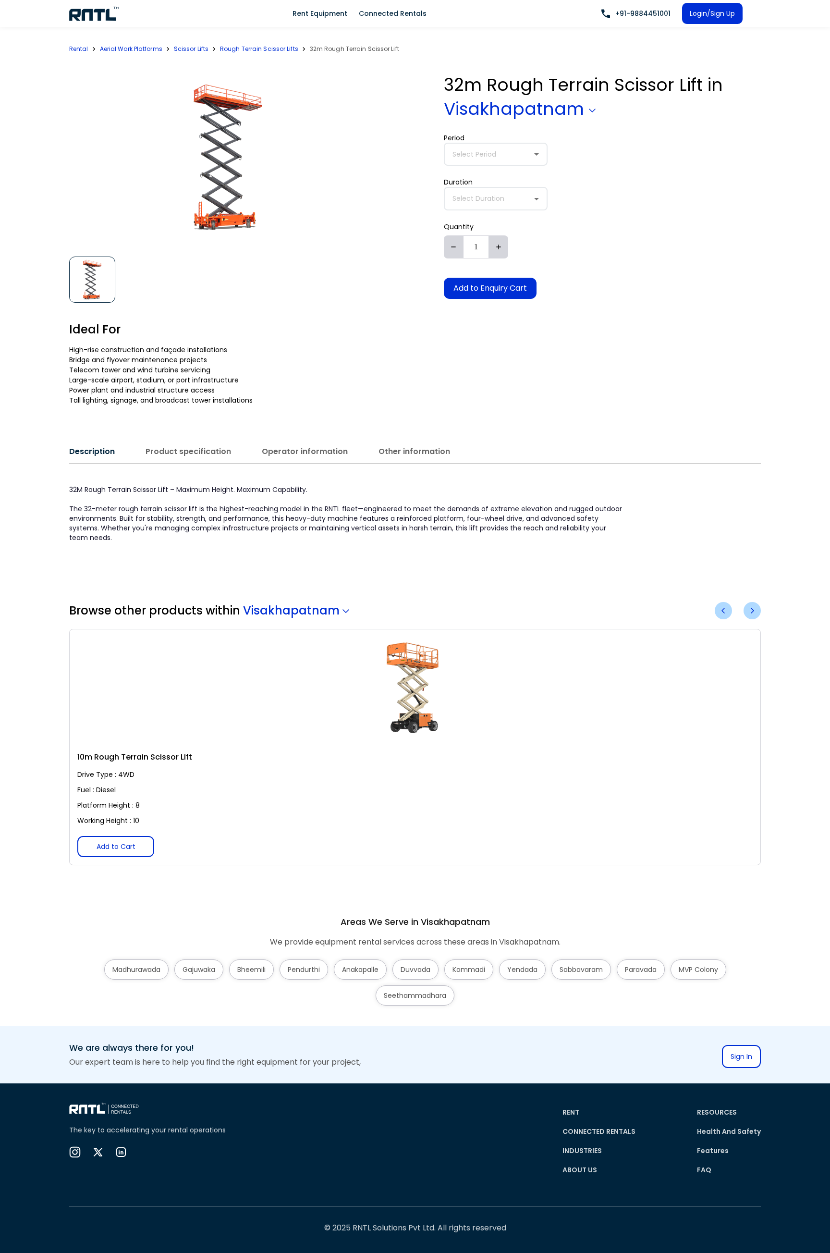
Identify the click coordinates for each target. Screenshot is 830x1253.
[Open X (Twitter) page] (98, 1152)
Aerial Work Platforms (131, 49)
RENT (570, 1112)
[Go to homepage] (94, 13)
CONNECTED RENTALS (598, 1131)
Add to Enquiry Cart (490, 288)
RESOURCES (717, 1112)
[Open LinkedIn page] (121, 1152)
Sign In (741, 1056)
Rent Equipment (320, 13)
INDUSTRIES (582, 1150)
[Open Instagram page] (75, 1152)
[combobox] (495, 154)
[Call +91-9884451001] (605, 14)
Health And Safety (729, 1131)
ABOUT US (579, 1170)
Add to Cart (116, 846)
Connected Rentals (393, 13)
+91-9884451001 (643, 13)
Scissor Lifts (191, 49)
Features (713, 1150)
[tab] (92, 451)
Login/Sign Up (712, 13)
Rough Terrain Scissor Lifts (259, 49)
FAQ (704, 1170)
